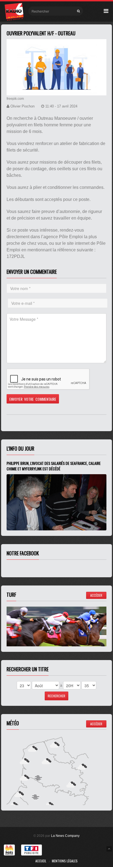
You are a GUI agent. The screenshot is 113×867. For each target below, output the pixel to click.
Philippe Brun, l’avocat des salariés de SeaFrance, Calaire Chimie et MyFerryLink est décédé (54, 465)
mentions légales (65, 861)
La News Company (65, 836)
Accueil (40, 861)
